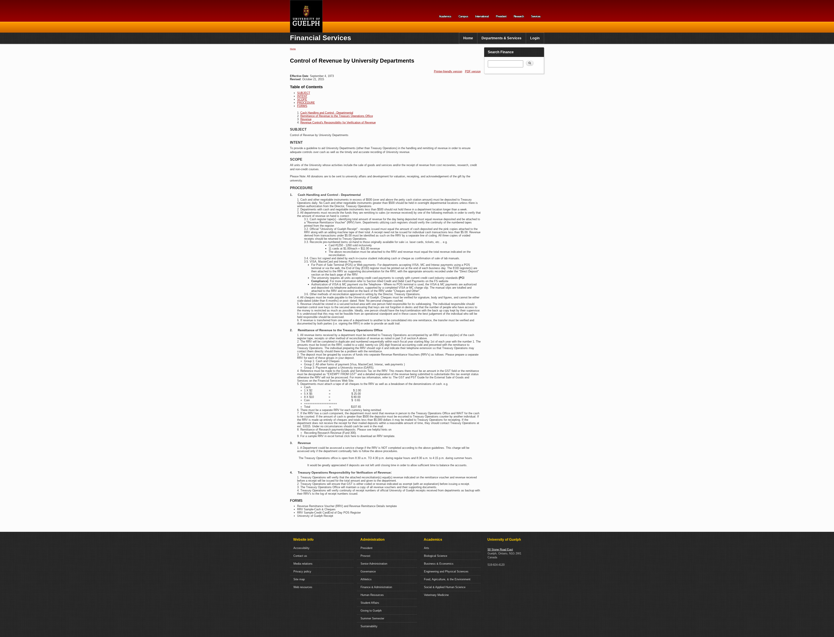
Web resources (302, 587)
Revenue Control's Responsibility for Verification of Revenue (338, 122)
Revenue (305, 119)
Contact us (300, 555)
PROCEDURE (306, 102)
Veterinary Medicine (436, 595)
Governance (368, 571)
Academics (445, 16)
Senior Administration (374, 563)
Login (535, 38)
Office (369, 116)
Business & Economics (438, 563)
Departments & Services (501, 38)
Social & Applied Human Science (444, 587)
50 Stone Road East (500, 549)
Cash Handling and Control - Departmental (326, 112)
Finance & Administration (376, 587)
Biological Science (435, 555)
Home (468, 38)
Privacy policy (302, 571)
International (481, 16)
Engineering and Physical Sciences (446, 571)
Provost (365, 555)
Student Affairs (370, 602)
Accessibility (301, 548)
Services (535, 16)
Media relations (303, 563)
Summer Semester (372, 618)
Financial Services (320, 38)
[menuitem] (468, 38)
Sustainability (369, 626)
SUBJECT (303, 93)
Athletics (366, 579)
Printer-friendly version (448, 71)
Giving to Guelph (371, 610)
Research (519, 16)
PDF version (473, 71)
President (501, 16)
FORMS (302, 106)
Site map (299, 579)
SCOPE (302, 99)
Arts (426, 548)
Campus (463, 16)
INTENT (302, 96)
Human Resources (372, 595)
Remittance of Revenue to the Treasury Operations (332, 116)
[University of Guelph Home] (306, 16)
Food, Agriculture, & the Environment (447, 579)
